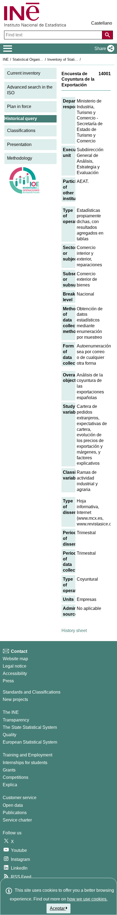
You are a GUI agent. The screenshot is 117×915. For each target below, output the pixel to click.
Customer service (19, 797)
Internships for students (25, 762)
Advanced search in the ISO (30, 90)
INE (6, 59)
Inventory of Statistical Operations (74, 59)
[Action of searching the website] (107, 35)
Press (8, 681)
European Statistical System (30, 742)
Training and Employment (27, 755)
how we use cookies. (87, 899)
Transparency (16, 720)
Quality (9, 734)
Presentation (19, 144)
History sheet (74, 630)
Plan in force (19, 106)
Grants (9, 770)
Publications (15, 812)
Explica (10, 784)
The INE (11, 712)
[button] (103, 49)
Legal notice (14, 666)
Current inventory (23, 73)
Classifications (21, 130)
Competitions (15, 777)
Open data (13, 805)
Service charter (17, 820)
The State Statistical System (30, 727)
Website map (15, 658)
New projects (15, 699)
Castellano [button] (101, 23)
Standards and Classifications (31, 692)
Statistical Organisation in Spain (38, 59)
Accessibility (15, 673)
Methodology (19, 158)
